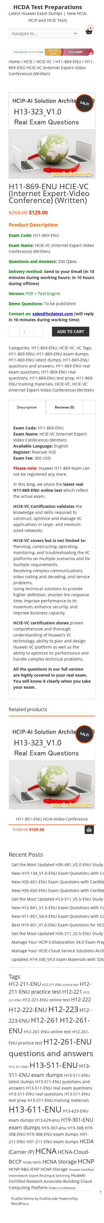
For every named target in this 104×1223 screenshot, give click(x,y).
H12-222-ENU (28, 1009)
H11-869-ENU (68, 61)
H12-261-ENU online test (47, 1031)
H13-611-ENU (35, 1109)
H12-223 (63, 1009)
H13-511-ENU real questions (36, 1094)
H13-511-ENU (53, 1065)
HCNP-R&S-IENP (24, 1169)
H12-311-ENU (18, 1067)
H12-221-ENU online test (46, 1000)
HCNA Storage (59, 1161)
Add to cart (70, 331)
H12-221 (72, 991)
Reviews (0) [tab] (64, 407)
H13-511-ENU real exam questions (59, 1088)
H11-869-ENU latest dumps (35, 360)
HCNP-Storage (54, 1169)
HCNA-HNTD (32, 1162)
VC (79, 348)
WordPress (20, 1203)
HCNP (86, 1161)
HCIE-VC (44, 61)
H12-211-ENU (25, 983)
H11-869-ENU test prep (52, 378)
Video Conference (62, 1188)
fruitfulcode (48, 1198)
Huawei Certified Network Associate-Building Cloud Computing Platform (50, 1181)
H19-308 (75, 1128)
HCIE (28, 61)
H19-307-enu (54, 1128)
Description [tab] (27, 407)
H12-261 (45, 1020)
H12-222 (81, 999)
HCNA (46, 1150)
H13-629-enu (47, 1120)
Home (14, 61)
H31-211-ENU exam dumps (53, 1141)
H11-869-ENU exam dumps (62, 354)
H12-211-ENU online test (60, 985)
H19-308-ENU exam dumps (53, 1134)
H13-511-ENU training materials (58, 1100)
